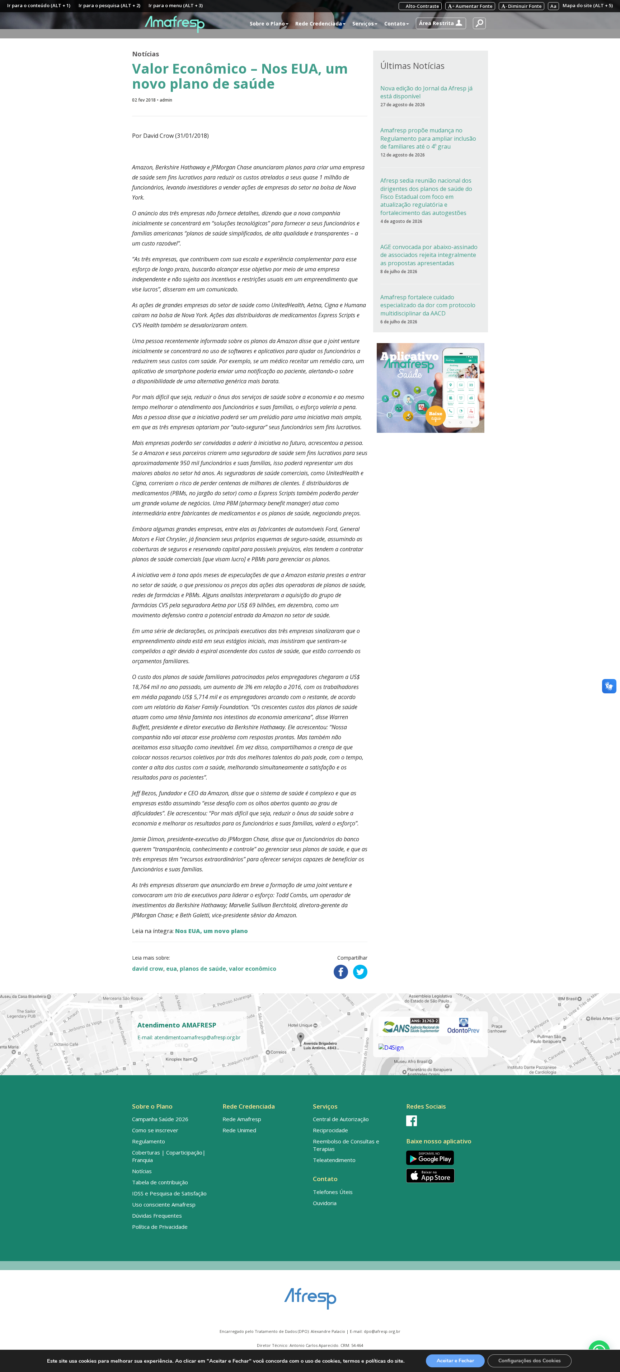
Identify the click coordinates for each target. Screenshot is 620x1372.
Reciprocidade (330, 1130)
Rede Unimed (239, 1130)
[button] (441, 23)
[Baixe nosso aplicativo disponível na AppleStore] (445, 1176)
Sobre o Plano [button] (267, 23)
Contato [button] (394, 23)
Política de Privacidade (160, 1226)
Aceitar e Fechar (455, 1360)
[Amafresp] (174, 24)
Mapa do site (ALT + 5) (588, 5)
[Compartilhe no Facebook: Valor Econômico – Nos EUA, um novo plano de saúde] (341, 972)
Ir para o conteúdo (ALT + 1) (38, 5)
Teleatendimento (334, 1159)
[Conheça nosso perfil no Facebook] (445, 1120)
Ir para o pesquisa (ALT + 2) (109, 5)
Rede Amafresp (241, 1119)
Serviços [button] (363, 23)
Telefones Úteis (333, 1191)
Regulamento (148, 1141)
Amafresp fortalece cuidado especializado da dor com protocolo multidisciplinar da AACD (427, 305)
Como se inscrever (155, 1130)
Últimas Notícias (412, 65)
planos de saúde (203, 969)
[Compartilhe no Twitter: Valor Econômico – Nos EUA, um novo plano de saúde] (360, 972)
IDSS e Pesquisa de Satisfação (169, 1193)
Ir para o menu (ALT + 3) (176, 5)
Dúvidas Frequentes (157, 1215)
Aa (553, 6)
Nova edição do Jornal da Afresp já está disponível (426, 92)
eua (171, 969)
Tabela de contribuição (160, 1182)
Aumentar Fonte (472, 6)
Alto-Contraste (422, 6)
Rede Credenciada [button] (318, 23)
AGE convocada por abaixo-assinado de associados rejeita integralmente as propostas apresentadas (429, 255)
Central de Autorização (341, 1119)
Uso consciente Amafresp (164, 1204)
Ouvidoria (325, 1203)
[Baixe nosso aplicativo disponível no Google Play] (445, 1158)
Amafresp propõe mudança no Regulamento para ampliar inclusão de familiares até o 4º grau (428, 138)
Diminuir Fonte (524, 6)
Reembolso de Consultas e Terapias (346, 1145)
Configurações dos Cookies (529, 1360)
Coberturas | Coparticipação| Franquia (169, 1156)
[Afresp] (310, 1295)
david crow (147, 969)
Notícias (145, 54)
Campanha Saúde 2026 (160, 1119)
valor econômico (252, 969)
